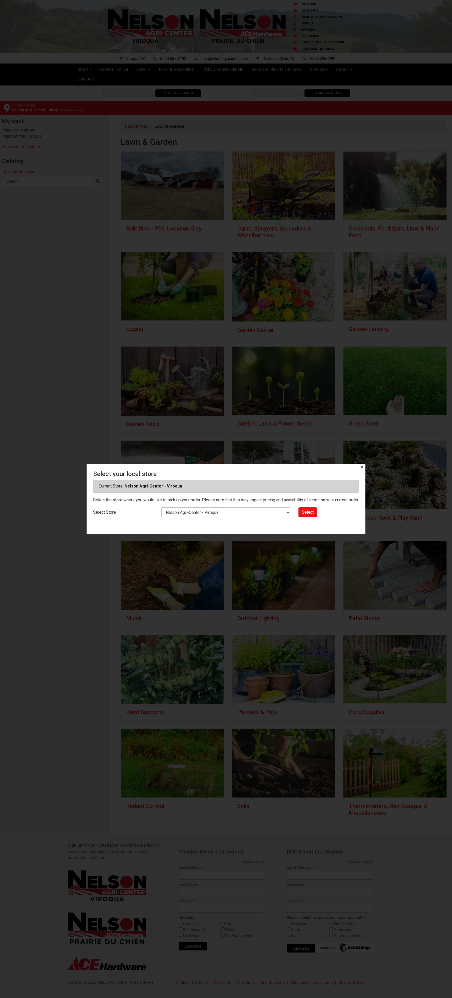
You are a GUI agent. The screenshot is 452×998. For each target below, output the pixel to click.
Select (308, 512)
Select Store (104, 512)
